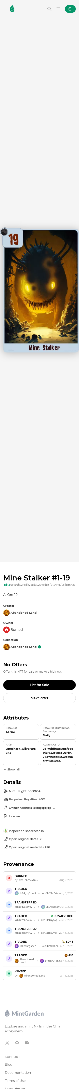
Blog (8, 1064)
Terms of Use (15, 1081)
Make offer (39, 698)
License (14, 816)
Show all (13, 769)
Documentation (18, 1073)
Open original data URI (25, 839)
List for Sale (39, 685)
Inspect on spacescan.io (26, 831)
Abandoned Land (24, 647)
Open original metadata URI (29, 847)
